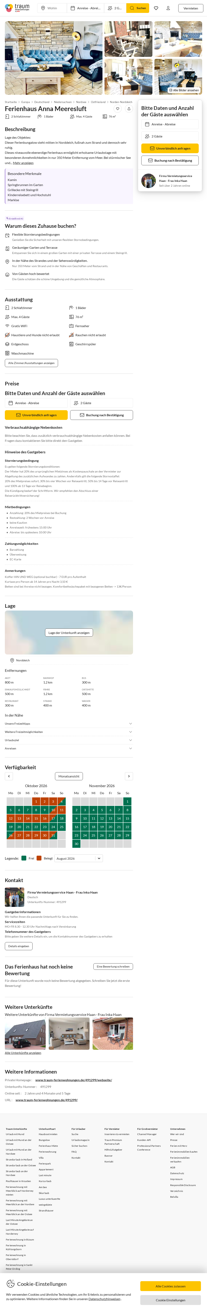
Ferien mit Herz (178, 1145)
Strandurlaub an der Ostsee (21, 1165)
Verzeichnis (176, 1190)
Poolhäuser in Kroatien (18, 1181)
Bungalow (44, 1139)
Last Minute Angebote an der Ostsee (19, 1221)
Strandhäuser (46, 1210)
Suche (75, 1134)
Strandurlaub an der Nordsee (17, 1173)
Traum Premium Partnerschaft (113, 1141)
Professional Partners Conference (149, 1147)
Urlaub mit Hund (15, 1134)
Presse (173, 1139)
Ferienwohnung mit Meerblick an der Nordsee (20, 1202)
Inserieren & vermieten (117, 1134)
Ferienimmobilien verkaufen (180, 1159)
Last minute (45, 1175)
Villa (41, 1157)
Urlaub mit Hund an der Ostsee (19, 1141)
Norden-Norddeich (121, 102)
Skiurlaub (44, 1192)
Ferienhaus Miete (48, 1145)
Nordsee (81, 102)
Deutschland (41, 102)
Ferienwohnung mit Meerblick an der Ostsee (19, 1212)
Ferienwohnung (47, 1151)
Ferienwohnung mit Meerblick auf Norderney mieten (20, 1190)
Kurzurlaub (45, 1181)
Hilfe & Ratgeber (113, 1149)
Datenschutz (177, 1173)
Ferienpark (45, 1163)
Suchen (141, 8)
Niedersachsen (63, 102)
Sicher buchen (79, 1145)
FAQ (74, 1151)
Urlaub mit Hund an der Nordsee (19, 1151)
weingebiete (45, 1204)
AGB (172, 1167)
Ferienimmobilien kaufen (184, 1151)
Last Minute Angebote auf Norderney (20, 1231)
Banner (109, 1155)
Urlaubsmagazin (81, 1139)
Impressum (176, 1179)
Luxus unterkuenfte (49, 1198)
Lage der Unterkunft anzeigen (69, 633)
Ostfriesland (98, 102)
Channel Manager (147, 1134)
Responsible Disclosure (183, 1185)
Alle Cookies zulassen (171, 1286)
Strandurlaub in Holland (19, 1159)
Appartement (46, 1169)
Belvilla (174, 1196)
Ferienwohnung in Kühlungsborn (16, 1247)
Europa (25, 102)
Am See (43, 1187)
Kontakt (76, 1157)
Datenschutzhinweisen (104, 1299)
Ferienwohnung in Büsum (20, 1239)
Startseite (11, 102)
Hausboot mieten (48, 1134)
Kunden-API (144, 1139)
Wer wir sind (177, 1134)
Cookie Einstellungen (170, 1300)
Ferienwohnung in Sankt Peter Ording (19, 1266)
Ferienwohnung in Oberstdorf (16, 1257)
